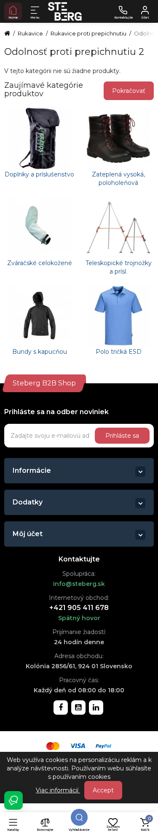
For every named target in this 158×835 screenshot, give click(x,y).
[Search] (79, 817)
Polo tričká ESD (119, 351)
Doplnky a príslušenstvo (39, 174)
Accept (103, 790)
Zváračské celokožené (39, 263)
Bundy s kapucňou (39, 351)
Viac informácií (58, 790)
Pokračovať (128, 91)
